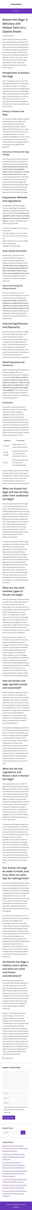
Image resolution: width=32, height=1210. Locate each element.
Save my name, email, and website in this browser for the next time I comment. (16, 1109)
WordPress (16, 1207)
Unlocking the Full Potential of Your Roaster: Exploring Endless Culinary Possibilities (13, 1156)
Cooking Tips (9, 1058)
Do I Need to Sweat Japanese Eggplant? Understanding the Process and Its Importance (14, 1193)
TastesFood (16, 4)
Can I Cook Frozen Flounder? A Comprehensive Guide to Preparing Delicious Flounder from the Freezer (13, 1165)
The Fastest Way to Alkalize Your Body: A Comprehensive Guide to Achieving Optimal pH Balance (14, 1173)
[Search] (23, 1133)
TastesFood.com (14, 1204)
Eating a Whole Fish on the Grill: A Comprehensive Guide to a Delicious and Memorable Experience (15, 1148)
